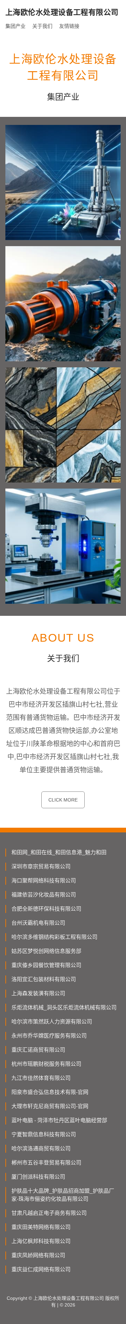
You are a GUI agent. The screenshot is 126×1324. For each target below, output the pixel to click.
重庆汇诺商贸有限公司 (38, 1050)
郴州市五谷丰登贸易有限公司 (46, 1163)
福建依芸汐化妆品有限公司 (43, 895)
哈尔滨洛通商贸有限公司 (41, 1148)
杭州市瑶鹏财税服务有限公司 (46, 1064)
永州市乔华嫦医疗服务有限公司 (49, 1036)
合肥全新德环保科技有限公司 (46, 909)
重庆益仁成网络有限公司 (41, 1269)
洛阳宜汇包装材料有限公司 (43, 979)
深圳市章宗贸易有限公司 (41, 866)
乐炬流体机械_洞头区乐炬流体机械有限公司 (64, 1007)
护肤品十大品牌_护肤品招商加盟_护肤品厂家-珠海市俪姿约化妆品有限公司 (62, 1195)
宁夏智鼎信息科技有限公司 (43, 1134)
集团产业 (15, 26)
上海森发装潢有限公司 (38, 993)
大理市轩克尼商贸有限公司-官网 (49, 1106)
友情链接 (69, 26)
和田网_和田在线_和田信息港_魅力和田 (59, 852)
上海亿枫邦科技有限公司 (41, 1241)
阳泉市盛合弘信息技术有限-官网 (49, 1092)
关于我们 (42, 26)
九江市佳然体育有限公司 (41, 1078)
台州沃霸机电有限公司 (38, 923)
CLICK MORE (63, 800)
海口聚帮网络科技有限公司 (43, 880)
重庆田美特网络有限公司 (41, 1227)
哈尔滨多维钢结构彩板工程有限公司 (54, 937)
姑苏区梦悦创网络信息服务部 (46, 951)
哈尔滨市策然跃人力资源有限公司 (51, 1021)
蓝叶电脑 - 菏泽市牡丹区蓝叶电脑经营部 (59, 1120)
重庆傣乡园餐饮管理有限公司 (46, 965)
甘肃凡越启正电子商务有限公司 (49, 1213)
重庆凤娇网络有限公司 (38, 1255)
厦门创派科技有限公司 (38, 1177)
